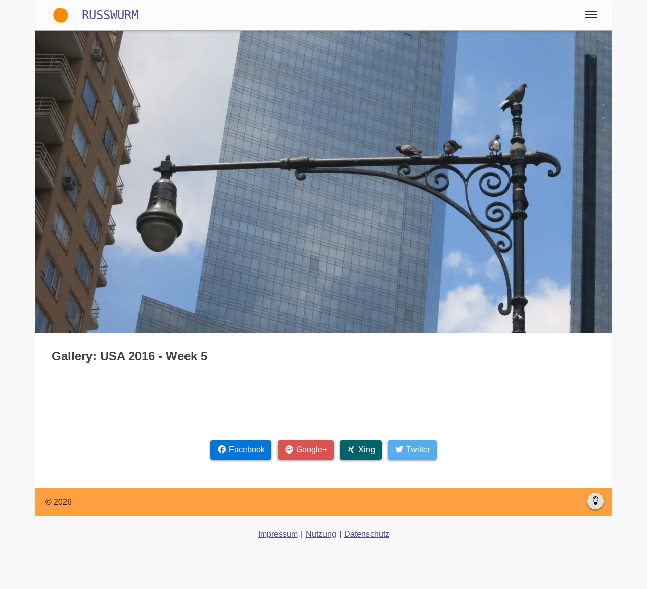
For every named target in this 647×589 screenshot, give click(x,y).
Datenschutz (366, 534)
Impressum (278, 534)
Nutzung (321, 534)
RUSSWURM (110, 15)
